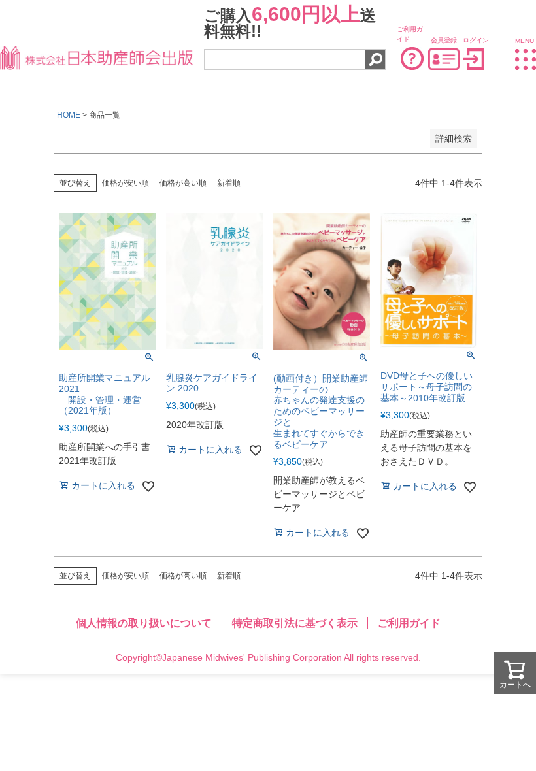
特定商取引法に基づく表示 (295, 623)
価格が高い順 (183, 183)
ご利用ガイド (409, 623)
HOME (68, 115)
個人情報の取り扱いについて (144, 623)
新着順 (229, 183)
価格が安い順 (125, 183)
